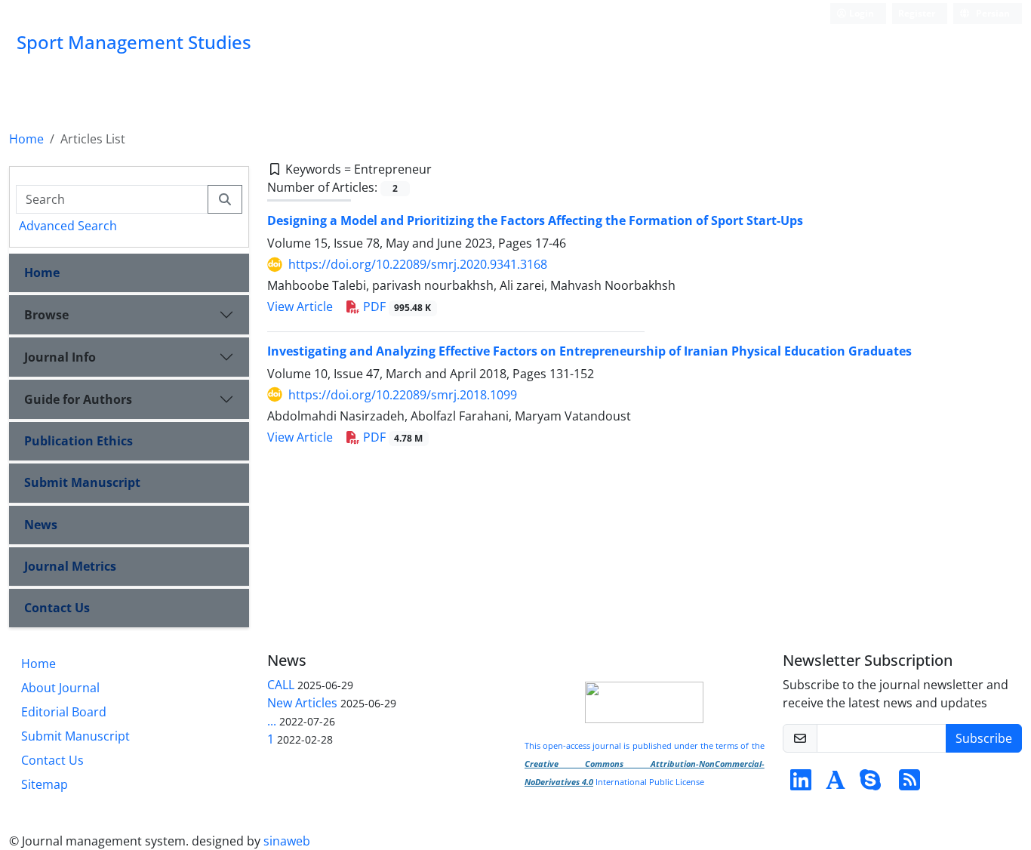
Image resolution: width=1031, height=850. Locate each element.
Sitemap (44, 784)
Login (860, 13)
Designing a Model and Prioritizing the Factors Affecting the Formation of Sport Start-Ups (535, 220)
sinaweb (286, 841)
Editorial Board (63, 712)
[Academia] (835, 784)
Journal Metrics (70, 566)
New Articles (302, 702)
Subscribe (984, 738)
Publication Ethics (78, 441)
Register (916, 13)
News (40, 524)
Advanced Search (68, 225)
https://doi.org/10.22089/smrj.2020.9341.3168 (417, 264)
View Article (300, 306)
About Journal (60, 687)
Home (26, 139)
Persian (992, 13)
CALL (280, 684)
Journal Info (60, 357)
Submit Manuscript (82, 482)
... (271, 721)
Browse (46, 314)
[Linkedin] (801, 784)
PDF (396, 306)
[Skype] (870, 784)
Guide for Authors (78, 399)
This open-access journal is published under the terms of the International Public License (645, 764)
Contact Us (57, 607)
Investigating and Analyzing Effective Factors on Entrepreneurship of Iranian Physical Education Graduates (589, 351)
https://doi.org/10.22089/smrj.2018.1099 (402, 395)
